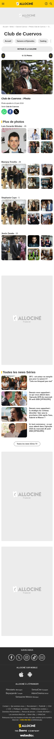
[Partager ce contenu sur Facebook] (10, 111)
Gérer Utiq (31, 715)
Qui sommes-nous (18, 706)
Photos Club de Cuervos (37, 27)
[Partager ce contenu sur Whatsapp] (4, 111)
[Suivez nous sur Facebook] (11, 657)
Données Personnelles (11, 712)
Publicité (42, 706)
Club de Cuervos (21, 27)
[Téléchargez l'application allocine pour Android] (31, 674)
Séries (12, 27)
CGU (50, 706)
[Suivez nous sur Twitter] (19, 657)
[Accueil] (24, 4)
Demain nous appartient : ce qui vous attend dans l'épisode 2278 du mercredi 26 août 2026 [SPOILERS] (40, 395)
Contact (5, 706)
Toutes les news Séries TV (27, 444)
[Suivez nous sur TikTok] (34, 657)
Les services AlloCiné (17, 715)
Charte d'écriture (43, 712)
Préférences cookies (39, 709)
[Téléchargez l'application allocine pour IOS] (23, 674)
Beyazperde (11, 693)
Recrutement (32, 706)
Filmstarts (10, 689)
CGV (9, 709)
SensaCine (37, 689)
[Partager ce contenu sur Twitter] (16, 111)
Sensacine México (24, 697)
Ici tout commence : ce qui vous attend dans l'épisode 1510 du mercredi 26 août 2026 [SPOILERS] (40, 427)
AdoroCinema (37, 693)
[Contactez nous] (42, 657)
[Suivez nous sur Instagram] (27, 657)
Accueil (5, 27)
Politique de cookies (21, 709)
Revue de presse (28, 712)
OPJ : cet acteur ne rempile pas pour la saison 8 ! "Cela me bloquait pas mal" (41, 379)
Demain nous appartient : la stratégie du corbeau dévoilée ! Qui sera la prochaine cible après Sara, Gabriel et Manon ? (41, 412)
